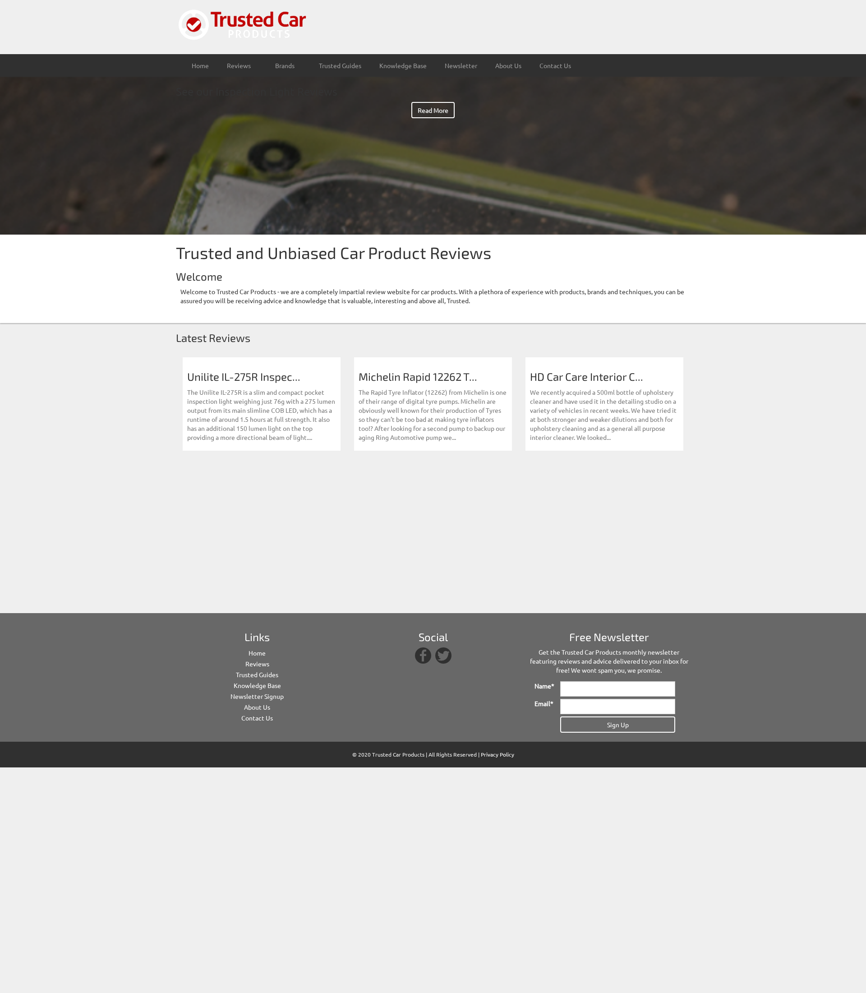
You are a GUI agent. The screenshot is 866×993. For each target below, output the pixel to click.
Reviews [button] (239, 65)
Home (200, 65)
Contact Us (555, 65)
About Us (508, 65)
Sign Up (618, 725)
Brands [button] (285, 65)
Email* (543, 703)
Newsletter (461, 65)
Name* (543, 686)
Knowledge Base (403, 65)
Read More (433, 110)
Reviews (257, 664)
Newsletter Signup (257, 696)
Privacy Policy (497, 754)
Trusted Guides (340, 65)
